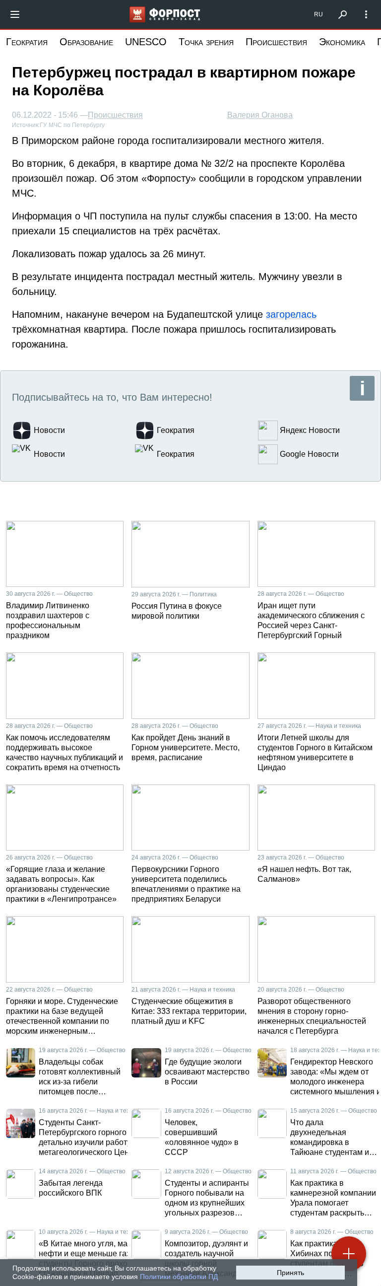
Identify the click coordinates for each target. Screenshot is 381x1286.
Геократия (27, 41)
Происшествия (276, 41)
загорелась (291, 314)
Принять (290, 1273)
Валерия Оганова (260, 115)
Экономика (342, 41)
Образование (86, 41)
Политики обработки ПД (179, 1277)
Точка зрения (206, 41)
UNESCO (146, 41)
